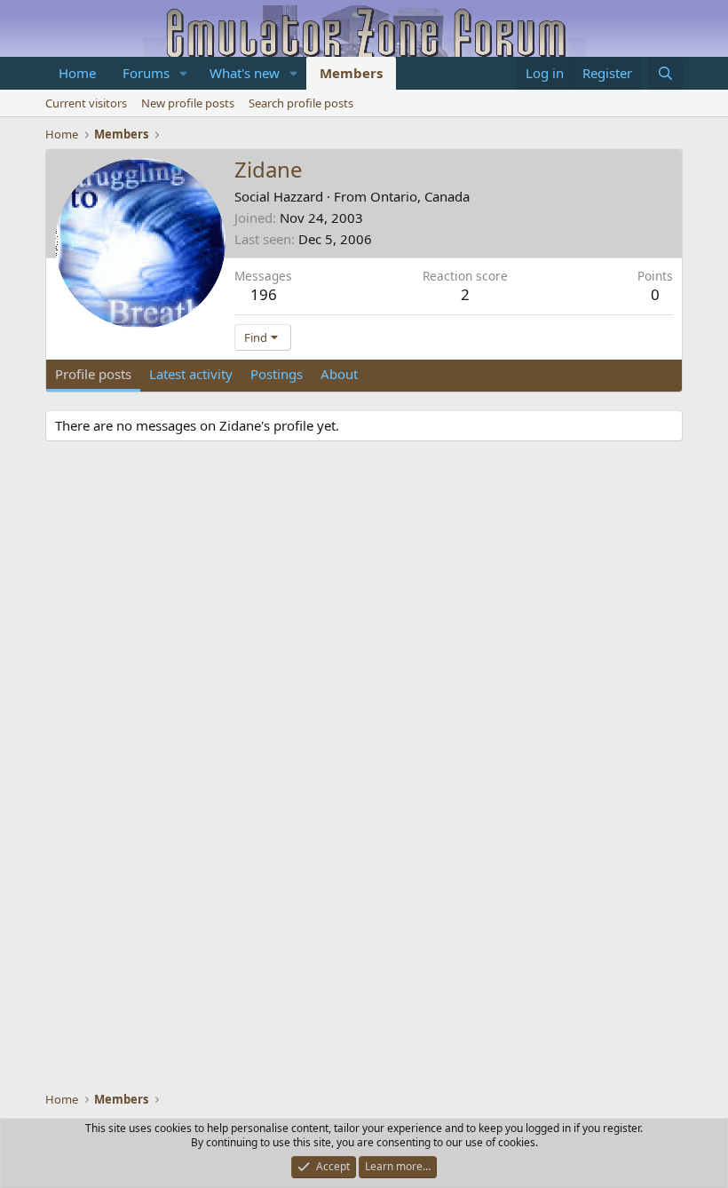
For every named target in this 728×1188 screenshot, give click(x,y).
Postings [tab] (276, 374)
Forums (146, 73)
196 (263, 294)
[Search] (665, 73)
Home (77, 73)
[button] (183, 73)
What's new (245, 73)
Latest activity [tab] (191, 374)
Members (351, 73)
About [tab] (339, 374)
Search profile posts (301, 103)
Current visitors (86, 103)
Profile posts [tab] (93, 374)
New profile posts (187, 103)
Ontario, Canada (420, 196)
